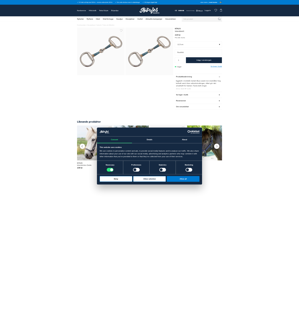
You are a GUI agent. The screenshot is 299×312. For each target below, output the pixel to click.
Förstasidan (81, 25)
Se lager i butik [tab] (182, 95)
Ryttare (90, 19)
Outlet (140, 19)
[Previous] (82, 146)
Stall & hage (108, 19)
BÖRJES (178, 29)
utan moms (204, 2)
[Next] (216, 146)
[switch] (136, 170)
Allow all (183, 179)
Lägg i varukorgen (203, 60)
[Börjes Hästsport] (149, 10)
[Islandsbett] (149, 51)
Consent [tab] (114, 140)
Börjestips (115, 10)
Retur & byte (103, 10)
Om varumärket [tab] (182, 107)
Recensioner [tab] (181, 101)
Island (99, 25)
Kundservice (81, 10)
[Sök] (219, 19)
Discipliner (130, 19)
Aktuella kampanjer (154, 19)
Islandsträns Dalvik (84, 165)
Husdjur (119, 19)
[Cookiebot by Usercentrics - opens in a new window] (189, 132)
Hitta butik (92, 10)
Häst (98, 19)
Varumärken (170, 19)
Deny (116, 179)
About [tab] (184, 140)
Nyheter (80, 19)
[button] (188, 11)
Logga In (207, 10)
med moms (213, 2)
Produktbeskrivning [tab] (184, 77)
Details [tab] (149, 140)
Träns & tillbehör (108, 25)
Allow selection (149, 179)
